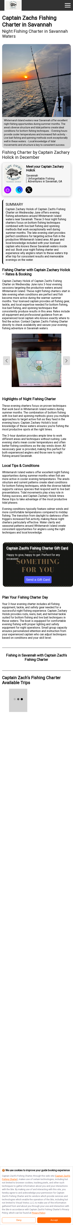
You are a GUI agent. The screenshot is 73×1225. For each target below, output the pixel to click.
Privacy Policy (38, 1212)
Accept (54, 1220)
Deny (19, 1220)
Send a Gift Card (38, 579)
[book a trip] (7, 190)
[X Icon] (28, 190)
